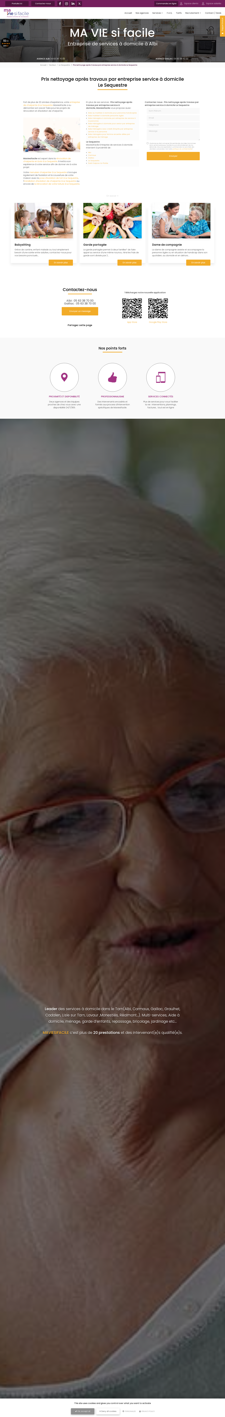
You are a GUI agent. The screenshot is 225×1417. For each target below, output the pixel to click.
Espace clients (191, 3)
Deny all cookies (108, 1411)
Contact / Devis (213, 12)
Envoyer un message (80, 311)
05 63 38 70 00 (51, 58)
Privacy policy (148, 1411)
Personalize (130, 1411)
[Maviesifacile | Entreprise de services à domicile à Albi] (16, 13)
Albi (89, 152)
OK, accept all (83, 1411)
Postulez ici (17, 3)
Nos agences (142, 12)
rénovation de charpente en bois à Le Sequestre (47, 160)
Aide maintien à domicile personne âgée (106, 115)
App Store (132, 322)
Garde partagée (95, 245)
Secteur (52, 65)
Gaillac (91, 158)
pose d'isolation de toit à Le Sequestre (58, 178)
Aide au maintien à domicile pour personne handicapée (112, 113)
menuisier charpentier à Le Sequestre (48, 172)
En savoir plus (61, 262)
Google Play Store (158, 322)
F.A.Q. (169, 12)
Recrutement (192, 12)
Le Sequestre (64, 65)
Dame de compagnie (167, 245)
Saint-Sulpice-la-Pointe (98, 163)
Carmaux (92, 155)
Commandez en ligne (166, 3)
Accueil (128, 12)
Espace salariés (213, 3)
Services (156, 12)
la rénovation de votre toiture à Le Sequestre (57, 183)
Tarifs (179, 12)
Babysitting (23, 245)
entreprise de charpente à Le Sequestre (51, 104)
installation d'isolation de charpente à (43, 181)
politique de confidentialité (182, 149)
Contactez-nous (43, 3)
